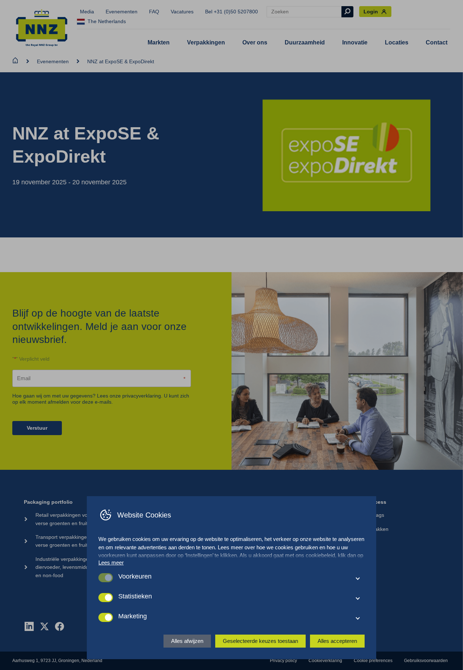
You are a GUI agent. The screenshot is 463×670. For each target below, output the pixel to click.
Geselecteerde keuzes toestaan (260, 641)
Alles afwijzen (187, 641)
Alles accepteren (337, 641)
